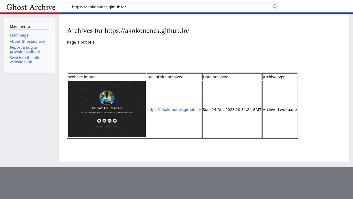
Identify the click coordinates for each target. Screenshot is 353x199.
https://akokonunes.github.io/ (174, 109)
